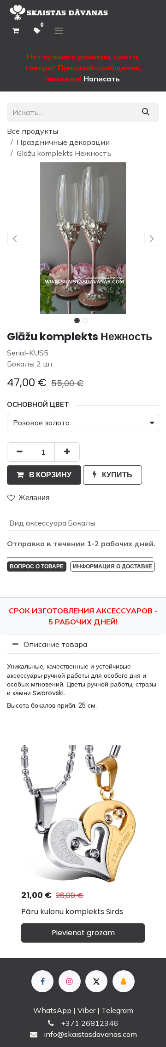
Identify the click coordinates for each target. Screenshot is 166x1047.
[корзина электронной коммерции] (15, 31)
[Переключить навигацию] (59, 31)
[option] (83, 847)
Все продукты (32, 131)
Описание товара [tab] (55, 644)
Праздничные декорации (63, 142)
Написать (101, 78)
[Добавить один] (67, 452)
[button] (14, 238)
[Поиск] (145, 112)
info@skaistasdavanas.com (90, 1034)
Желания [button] (34, 497)
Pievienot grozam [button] (83, 932)
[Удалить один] (19, 452)
